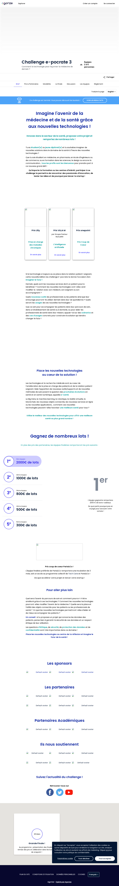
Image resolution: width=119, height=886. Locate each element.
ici (107, 850)
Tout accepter (105, 858)
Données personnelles (65, 874)
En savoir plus (35, 254)
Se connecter (109, 3)
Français (93, 874)
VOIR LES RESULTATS (95, 100)
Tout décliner (84, 858)
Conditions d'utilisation (43, 874)
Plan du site (25, 874)
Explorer (21, 3)
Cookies (81, 874)
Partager (108, 77)
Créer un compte (90, 3)
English (111, 91)
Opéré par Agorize (63, 882)
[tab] (18, 84)
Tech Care (73, 573)
